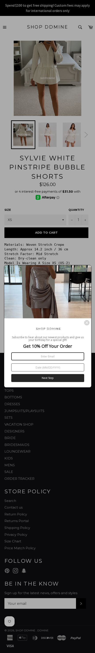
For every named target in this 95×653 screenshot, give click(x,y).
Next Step (48, 378)
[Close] (86, 322)
